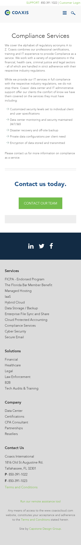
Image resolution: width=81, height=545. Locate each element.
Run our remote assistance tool (40, 501)
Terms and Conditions (21, 487)
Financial (11, 359)
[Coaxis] (16, 12)
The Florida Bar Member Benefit (28, 285)
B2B (8, 383)
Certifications (14, 416)
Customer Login (69, 3)
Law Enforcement (17, 377)
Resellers (11, 434)
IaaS (8, 297)
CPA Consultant (16, 422)
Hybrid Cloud (15, 302)
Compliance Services (20, 325)
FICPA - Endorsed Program (24, 279)
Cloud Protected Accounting (26, 320)
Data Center (13, 411)
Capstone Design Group (45, 529)
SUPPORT (32, 3)
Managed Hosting (18, 291)
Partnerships (14, 428)
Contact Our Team (40, 203)
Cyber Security (15, 331)
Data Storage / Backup (21, 308)
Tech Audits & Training (21, 388)
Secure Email (14, 337)
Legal (9, 371)
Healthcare (13, 365)
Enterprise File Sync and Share (27, 314)
